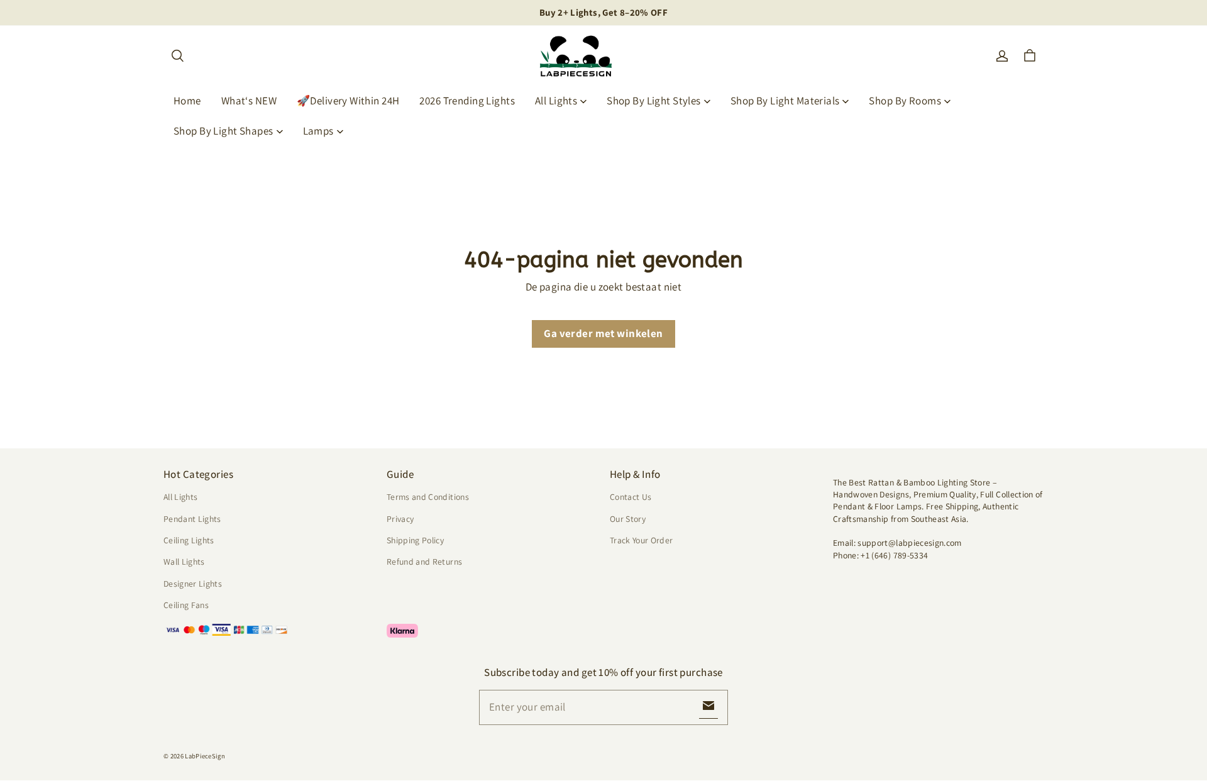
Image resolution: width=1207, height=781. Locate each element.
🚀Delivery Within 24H (348, 101)
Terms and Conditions (428, 496)
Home (187, 101)
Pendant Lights (192, 518)
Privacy (400, 518)
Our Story (628, 518)
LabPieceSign (205, 755)
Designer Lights (192, 583)
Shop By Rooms (905, 101)
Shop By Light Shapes (223, 131)
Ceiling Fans (186, 605)
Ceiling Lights (188, 540)
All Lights (556, 101)
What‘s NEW (249, 101)
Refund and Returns (424, 561)
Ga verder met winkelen (603, 333)
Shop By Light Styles (654, 101)
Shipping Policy (415, 540)
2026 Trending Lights (467, 101)
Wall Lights (184, 561)
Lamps (318, 131)
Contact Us (630, 496)
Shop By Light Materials (785, 101)
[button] (177, 56)
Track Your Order (641, 540)
